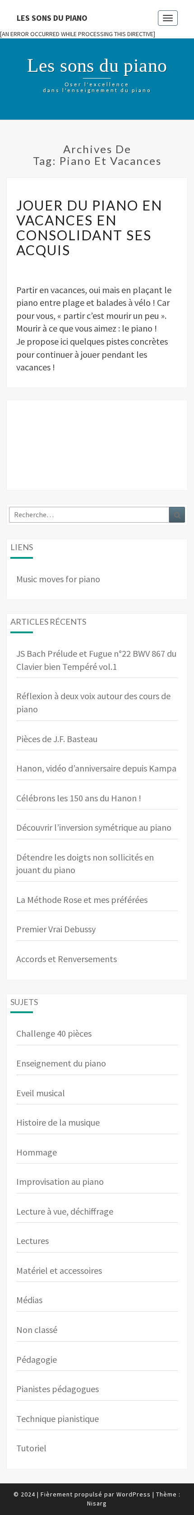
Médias (29, 1299)
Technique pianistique (57, 1418)
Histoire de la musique (58, 1122)
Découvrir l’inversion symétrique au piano (93, 827)
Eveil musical (40, 1093)
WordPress (133, 1494)
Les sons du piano (52, 18)
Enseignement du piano (61, 1063)
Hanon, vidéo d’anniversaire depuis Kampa (96, 768)
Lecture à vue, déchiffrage (64, 1211)
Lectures (32, 1240)
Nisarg (97, 1503)
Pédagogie (36, 1359)
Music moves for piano (58, 578)
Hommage (36, 1152)
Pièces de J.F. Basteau (56, 738)
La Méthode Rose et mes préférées (82, 899)
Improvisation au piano (60, 1181)
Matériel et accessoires (59, 1270)
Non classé (36, 1329)
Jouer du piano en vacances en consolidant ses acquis (89, 227)
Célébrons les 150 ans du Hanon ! (78, 798)
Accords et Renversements (66, 958)
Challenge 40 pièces (54, 1033)
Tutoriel (31, 1448)
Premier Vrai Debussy (56, 929)
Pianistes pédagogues (57, 1388)
